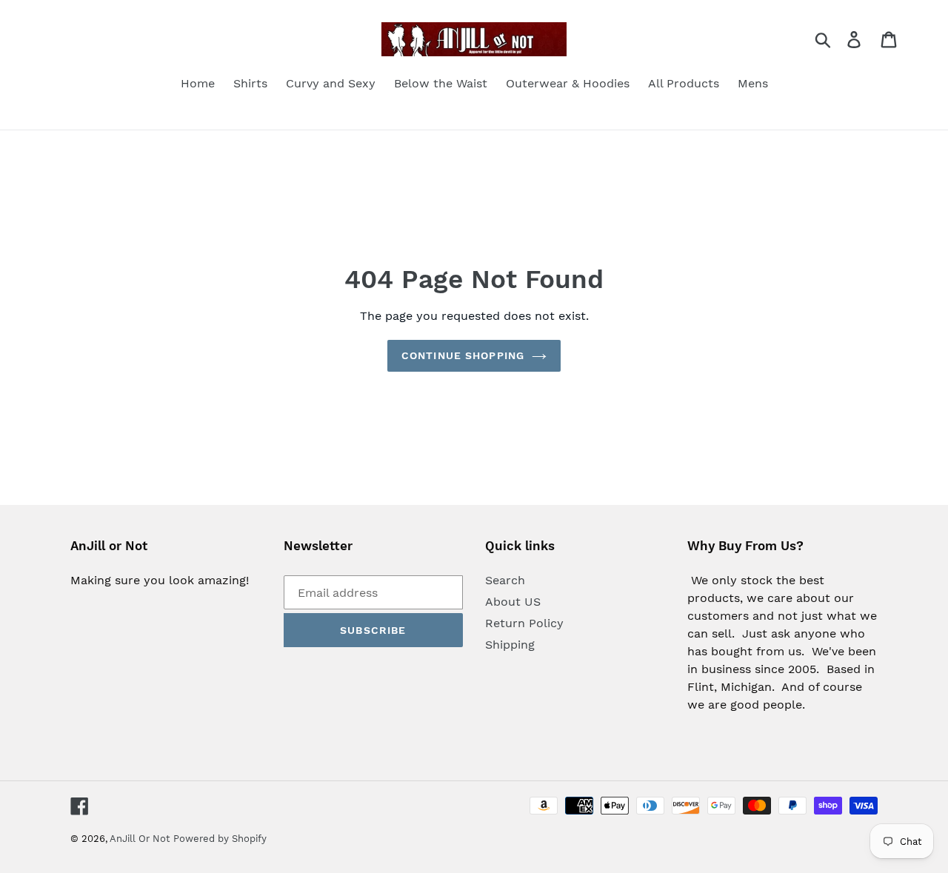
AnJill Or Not (140, 838)
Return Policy (524, 623)
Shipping (510, 645)
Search (505, 580)
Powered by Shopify (220, 838)
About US (513, 602)
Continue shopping (462, 355)
